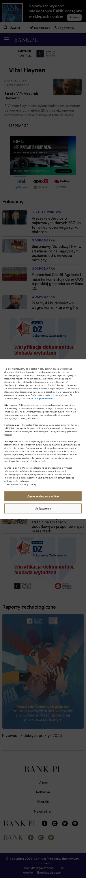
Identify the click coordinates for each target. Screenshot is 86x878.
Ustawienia (43, 508)
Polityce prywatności (41, 398)
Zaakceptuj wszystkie (43, 496)
